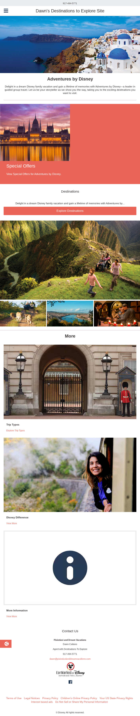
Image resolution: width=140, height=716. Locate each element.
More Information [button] (17, 610)
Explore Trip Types (15, 430)
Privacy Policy (50, 698)
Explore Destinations (70, 210)
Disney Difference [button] (17, 517)
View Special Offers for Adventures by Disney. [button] (33, 174)
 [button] (6, 11)
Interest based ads (42, 701)
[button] (70, 144)
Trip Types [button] (12, 424)
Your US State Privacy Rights (116, 698)
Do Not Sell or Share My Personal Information (81, 701)
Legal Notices (32, 698)
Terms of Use (14, 698)
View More (11, 523)
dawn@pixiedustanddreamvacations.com (70, 659)
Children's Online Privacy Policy (79, 698)
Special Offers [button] (20, 165)
